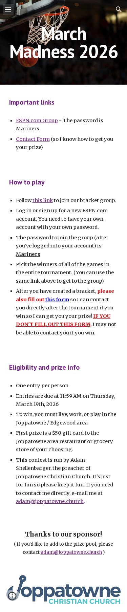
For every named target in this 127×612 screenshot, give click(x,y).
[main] (63, 42)
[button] (8, 9)
